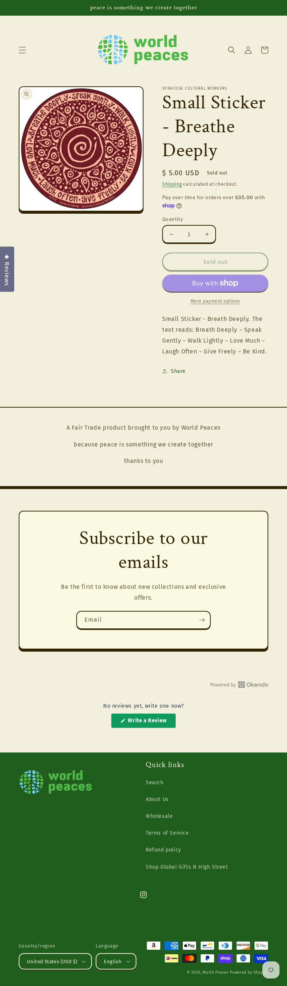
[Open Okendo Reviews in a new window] (239, 684)
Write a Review (151, 722)
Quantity (172, 219)
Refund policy (163, 850)
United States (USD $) (52, 961)
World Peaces (215, 972)
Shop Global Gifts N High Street (187, 867)
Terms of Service (167, 833)
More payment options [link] (215, 301)
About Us (157, 799)
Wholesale (159, 816)
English (112, 961)
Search (155, 782)
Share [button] (178, 371)
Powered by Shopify (249, 972)
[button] (22, 50)
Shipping (172, 184)
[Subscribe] (202, 620)
